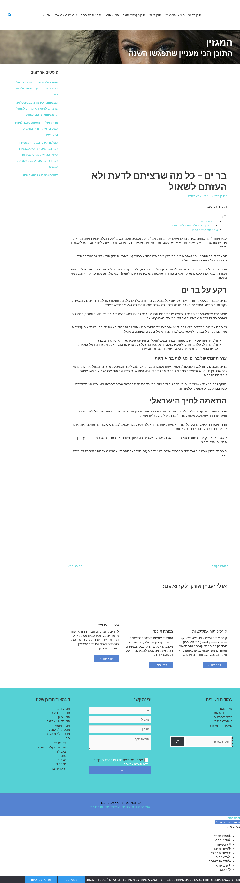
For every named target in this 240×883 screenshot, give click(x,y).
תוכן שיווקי (63, 717)
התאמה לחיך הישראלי (203, 229)
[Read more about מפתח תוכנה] (148, 609)
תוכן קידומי (63, 708)
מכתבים (61, 764)
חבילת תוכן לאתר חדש (52, 747)
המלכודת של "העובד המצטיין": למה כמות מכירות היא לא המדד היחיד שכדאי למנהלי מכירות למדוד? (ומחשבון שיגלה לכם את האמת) (37, 154)
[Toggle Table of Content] (224, 217)
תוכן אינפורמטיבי (59, 712)
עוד (68, 738)
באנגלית (61, 751)
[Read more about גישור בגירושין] (94, 606)
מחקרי (62, 755)
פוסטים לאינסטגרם (58, 733)
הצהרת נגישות (223, 721)
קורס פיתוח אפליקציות (209, 631)
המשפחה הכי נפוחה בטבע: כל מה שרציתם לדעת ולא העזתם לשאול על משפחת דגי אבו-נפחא (37, 108)
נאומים (62, 760)
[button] (45, 15)
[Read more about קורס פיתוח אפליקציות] (202, 609)
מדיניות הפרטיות (112, 760)
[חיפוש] (177, 741)
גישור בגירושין (108, 624)
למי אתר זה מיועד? (221, 725)
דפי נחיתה (59, 743)
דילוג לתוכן (233, 818)
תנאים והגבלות (223, 712)
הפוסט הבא (73, 566)
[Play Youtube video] (148, 506)
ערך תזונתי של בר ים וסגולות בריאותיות (189, 225)
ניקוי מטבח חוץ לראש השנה (40, 174)
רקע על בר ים (208, 221)
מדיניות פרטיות (223, 717)
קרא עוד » (214, 665)
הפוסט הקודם (222, 566)
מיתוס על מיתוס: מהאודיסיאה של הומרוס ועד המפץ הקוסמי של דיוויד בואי (36, 88)
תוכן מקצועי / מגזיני (213, 196)
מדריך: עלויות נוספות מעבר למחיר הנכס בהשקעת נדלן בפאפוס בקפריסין (36, 128)
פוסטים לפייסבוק (59, 729)
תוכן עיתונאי (62, 725)
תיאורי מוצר (59, 768)
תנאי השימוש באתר (136, 764)
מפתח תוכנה (163, 631)
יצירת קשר (225, 708)
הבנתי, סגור (72, 879)
